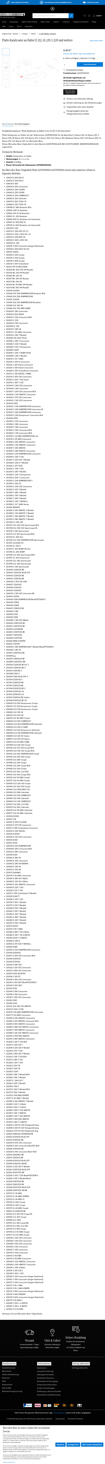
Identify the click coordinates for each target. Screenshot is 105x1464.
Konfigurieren (73, 1444)
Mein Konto (6, 1371)
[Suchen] (71, 15)
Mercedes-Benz (96, 40)
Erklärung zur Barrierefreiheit (49, 1391)
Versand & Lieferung (45, 1371)
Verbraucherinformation (47, 1384)
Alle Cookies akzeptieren (92, 1444)
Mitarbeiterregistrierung (12, 1391)
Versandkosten (59, 1413)
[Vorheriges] (13, 70)
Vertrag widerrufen (80, 1368)
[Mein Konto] (89, 16)
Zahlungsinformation (45, 1374)
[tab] (7, 124)
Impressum (41, 1368)
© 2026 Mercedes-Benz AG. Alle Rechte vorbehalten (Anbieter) (29, 1419)
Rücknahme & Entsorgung (47, 1381)
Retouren (6, 1378)
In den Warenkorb (90, 64)
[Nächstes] (57, 70)
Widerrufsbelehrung (10, 1374)
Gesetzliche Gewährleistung (48, 1395)
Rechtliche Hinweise (45, 1378)
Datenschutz (7, 1384)
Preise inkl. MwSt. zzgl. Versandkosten (79, 53)
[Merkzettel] (84, 16)
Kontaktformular (8, 1368)
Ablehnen (60, 1444)
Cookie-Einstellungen (46, 1388)
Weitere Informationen (9, 1462)
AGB (4, 1381)
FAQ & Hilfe (6, 1388)
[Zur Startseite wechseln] (12, 15)
